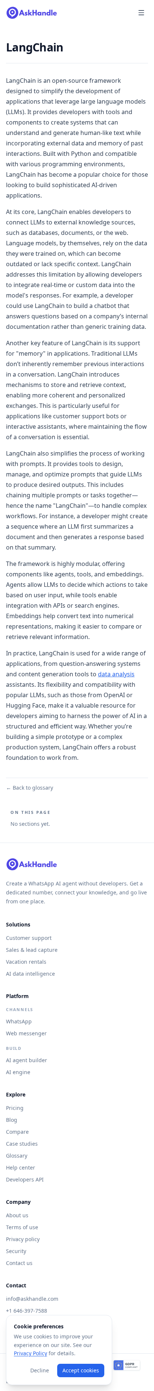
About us (17, 1215)
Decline (39, 1370)
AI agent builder (26, 1060)
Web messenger (26, 1033)
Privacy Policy (30, 1353)
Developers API (25, 1179)
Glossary (16, 1155)
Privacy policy (23, 1239)
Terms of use (22, 1227)
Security (16, 1251)
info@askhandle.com (32, 1298)
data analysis (116, 674)
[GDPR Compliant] (127, 1366)
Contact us (19, 1262)
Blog (11, 1119)
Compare (17, 1131)
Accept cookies (80, 1370)
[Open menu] (141, 12)
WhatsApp (19, 1021)
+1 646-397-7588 (26, 1310)
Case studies (22, 1143)
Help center (20, 1167)
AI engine (18, 1072)
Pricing (15, 1107)
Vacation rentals (26, 961)
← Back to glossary (29, 787)
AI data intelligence (30, 973)
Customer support (29, 937)
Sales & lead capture (32, 949)
